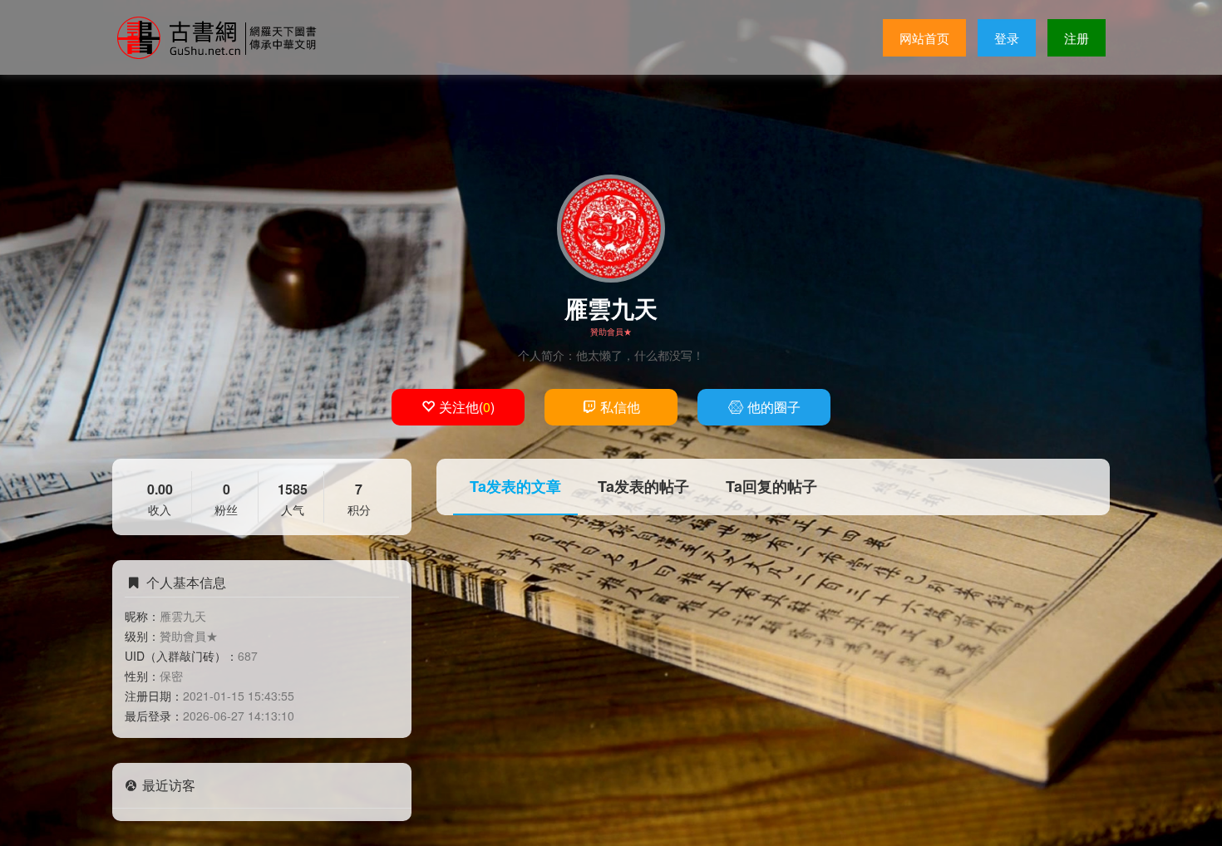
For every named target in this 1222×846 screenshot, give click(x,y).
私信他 (620, 406)
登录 (1006, 38)
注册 (1076, 38)
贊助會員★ (611, 331)
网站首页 (924, 38)
